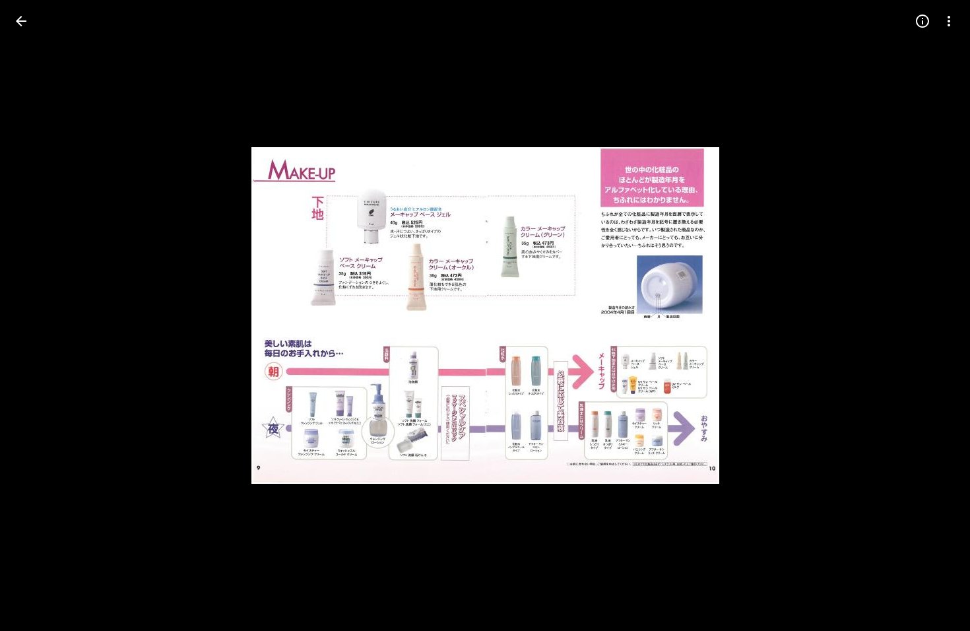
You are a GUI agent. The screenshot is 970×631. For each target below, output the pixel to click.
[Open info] (922, 21)
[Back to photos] (21, 21)
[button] (36, 315)
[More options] (949, 21)
